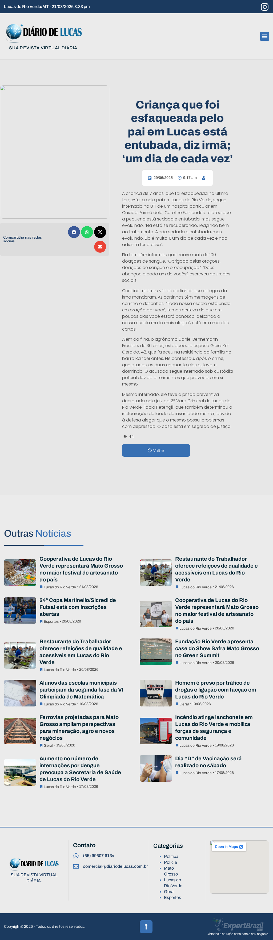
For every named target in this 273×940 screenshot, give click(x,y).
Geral (184, 704)
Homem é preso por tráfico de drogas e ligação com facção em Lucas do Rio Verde (215, 690)
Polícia (170, 862)
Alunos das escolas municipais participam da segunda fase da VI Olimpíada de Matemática (81, 690)
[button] (264, 36)
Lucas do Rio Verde (60, 587)
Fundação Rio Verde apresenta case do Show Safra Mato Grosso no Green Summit (217, 648)
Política (171, 856)
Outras (37, 533)
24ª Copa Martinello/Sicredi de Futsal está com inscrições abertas (77, 607)
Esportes (51, 622)
